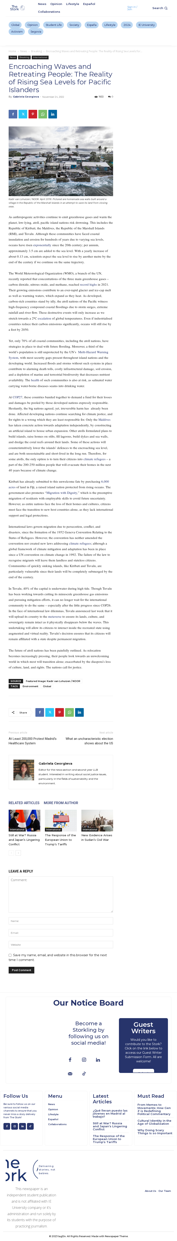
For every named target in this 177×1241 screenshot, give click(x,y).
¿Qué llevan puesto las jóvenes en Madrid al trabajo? (110, 1113)
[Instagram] (84, 1060)
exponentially (42, 245)
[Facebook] (13, 114)
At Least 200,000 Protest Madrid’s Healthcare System (33, 741)
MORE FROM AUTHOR (61, 803)
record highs (88, 284)
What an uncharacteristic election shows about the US (89, 741)
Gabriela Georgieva (26, 96)
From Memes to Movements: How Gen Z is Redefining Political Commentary (154, 1109)
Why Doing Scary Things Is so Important (154, 1131)
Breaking (36, 51)
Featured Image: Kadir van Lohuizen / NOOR (53, 681)
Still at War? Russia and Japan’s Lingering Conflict (24, 839)
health (35, 380)
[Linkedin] (52, 114)
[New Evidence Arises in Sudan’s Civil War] (97, 821)
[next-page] (18, 853)
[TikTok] (84, 1074)
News (23, 51)
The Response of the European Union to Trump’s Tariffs (60, 839)
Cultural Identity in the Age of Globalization (154, 1122)
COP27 (17, 397)
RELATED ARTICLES (24, 803)
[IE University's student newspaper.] (18, 8)
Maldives (104, 419)
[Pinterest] (32, 114)
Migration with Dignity (61, 492)
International (40, 57)
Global (47, 686)
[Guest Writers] (143, 1045)
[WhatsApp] (42, 114)
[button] (160, 8)
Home (12, 51)
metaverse (55, 616)
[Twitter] (23, 114)
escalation (45, 318)
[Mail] (70, 1074)
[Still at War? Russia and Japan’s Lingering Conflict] (24, 821)
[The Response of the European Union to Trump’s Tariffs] (61, 821)
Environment (30, 686)
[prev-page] (11, 853)
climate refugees (95, 459)
